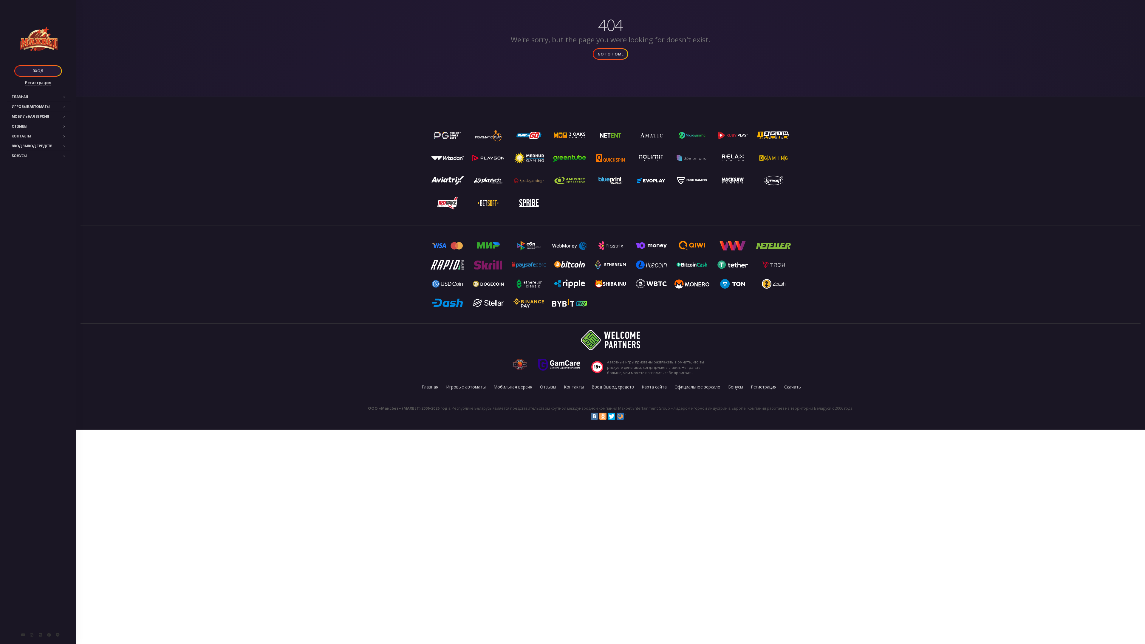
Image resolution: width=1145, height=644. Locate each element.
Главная (20, 96)
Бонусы (19, 155)
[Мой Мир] (620, 416)
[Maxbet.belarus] (49, 635)
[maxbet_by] (31, 635)
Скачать (792, 387)
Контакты (21, 136)
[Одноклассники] (602, 416)
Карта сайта (654, 387)
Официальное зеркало (697, 387)
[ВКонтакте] (594, 416)
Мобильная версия (30, 116)
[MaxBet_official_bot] (57, 635)
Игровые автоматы (31, 106)
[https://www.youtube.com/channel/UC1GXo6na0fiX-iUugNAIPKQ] (23, 635)
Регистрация (38, 82)
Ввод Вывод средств (32, 145)
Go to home (610, 54)
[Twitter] (611, 416)
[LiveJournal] (628, 416)
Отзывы (19, 126)
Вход (38, 70)
